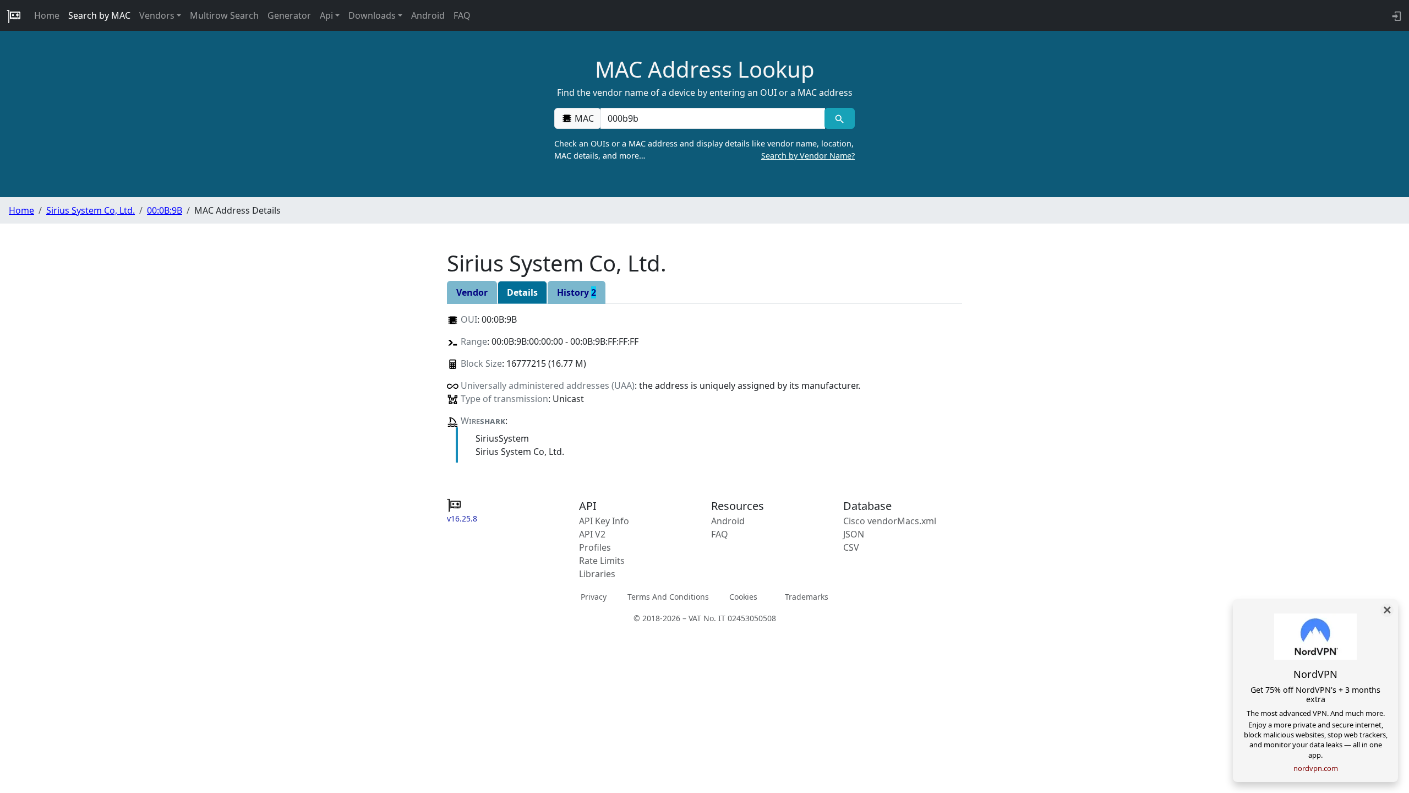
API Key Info (604, 521)
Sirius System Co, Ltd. (90, 210)
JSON (853, 534)
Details (522, 292)
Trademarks (806, 596)
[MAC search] (839, 118)
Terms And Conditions (668, 596)
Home (46, 15)
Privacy (594, 596)
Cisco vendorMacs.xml (889, 521)
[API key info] (1395, 15)
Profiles (595, 547)
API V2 (592, 534)
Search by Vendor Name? (808, 155)
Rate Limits (602, 561)
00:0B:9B (164, 210)
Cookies (743, 596)
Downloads (372, 15)
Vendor (472, 292)
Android (428, 15)
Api (326, 15)
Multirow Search (224, 15)
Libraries (597, 574)
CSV (851, 547)
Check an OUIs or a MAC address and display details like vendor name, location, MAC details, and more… (704, 149)
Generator (289, 15)
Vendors (156, 15)
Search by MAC (99, 15)
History (576, 292)
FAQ (462, 15)
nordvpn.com (1315, 768)
